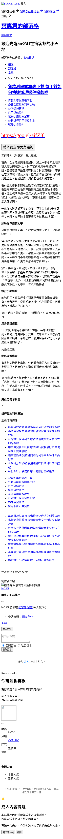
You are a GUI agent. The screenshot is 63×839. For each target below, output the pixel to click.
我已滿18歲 (8, 832)
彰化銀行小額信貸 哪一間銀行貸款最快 (31, 471)
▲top (4, 622)
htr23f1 (5, 588)
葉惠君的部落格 (20, 26)
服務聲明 (36, 792)
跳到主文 (6, 35)
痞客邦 (22, 607)
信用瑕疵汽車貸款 (19, 506)
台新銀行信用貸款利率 (21, 120)
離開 (19, 832)
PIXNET (15, 789)
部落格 (12, 68)
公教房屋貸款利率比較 (21, 104)
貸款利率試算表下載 (20, 100)
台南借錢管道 (16, 108)
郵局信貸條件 (16, 124)
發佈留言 (7, 649)
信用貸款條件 (16, 112)
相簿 (10, 64)
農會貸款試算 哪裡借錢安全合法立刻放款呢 (34, 427)
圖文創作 (27, 616)
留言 (30, 607)
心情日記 (29, 57)
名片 (10, 72)
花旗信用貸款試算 (19, 116)
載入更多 (7, 629)
